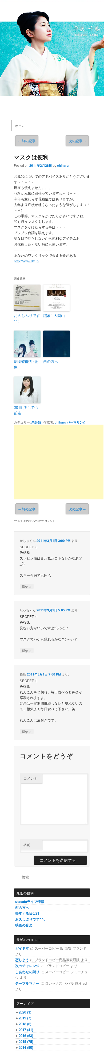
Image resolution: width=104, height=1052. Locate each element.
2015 (26, 1041)
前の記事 (26, 140)
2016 (26, 1035)
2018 (25, 1023)
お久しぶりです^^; (27, 318)
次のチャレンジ (27, 965)
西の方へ (50, 361)
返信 (26, 586)
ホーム (20, 125)
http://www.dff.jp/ (26, 260)
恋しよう (22, 959)
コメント (30, 778)
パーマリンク (76, 422)
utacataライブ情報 (29, 901)
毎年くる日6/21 (27, 913)
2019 (25, 1017)
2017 (26, 1029)
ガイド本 (22, 948)
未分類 (36, 422)
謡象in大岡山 (54, 315)
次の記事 (77, 140)
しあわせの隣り (27, 971)
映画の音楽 (24, 924)
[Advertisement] (58, 462)
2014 (26, 1047)
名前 (26, 844)
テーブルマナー (27, 983)
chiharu (63, 165)
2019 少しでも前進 (26, 410)
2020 (25, 1012)
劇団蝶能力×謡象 (26, 364)
